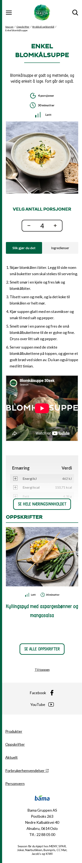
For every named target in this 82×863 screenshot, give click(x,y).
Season (9, 26)
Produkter (13, 731)
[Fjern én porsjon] (28, 225)
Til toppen (42, 670)
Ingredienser (60, 248)
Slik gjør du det (24, 248)
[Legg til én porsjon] (56, 225)
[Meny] (9, 13)
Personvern (15, 783)
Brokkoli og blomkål (43, 26)
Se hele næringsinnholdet (42, 504)
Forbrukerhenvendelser (25, 770)
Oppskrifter (22, 26)
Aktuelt (11, 757)
